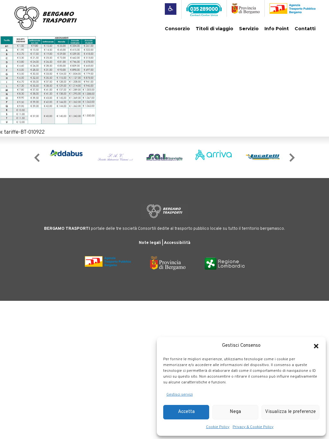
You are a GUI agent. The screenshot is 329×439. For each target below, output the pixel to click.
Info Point (276, 28)
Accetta (186, 412)
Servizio (249, 28)
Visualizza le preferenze (290, 412)
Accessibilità (177, 243)
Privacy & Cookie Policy (253, 427)
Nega (235, 412)
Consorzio (177, 28)
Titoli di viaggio (214, 28)
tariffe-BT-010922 (24, 132)
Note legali (150, 243)
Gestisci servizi (179, 394)
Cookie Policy (217, 427)
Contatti (305, 28)
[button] (316, 346)
